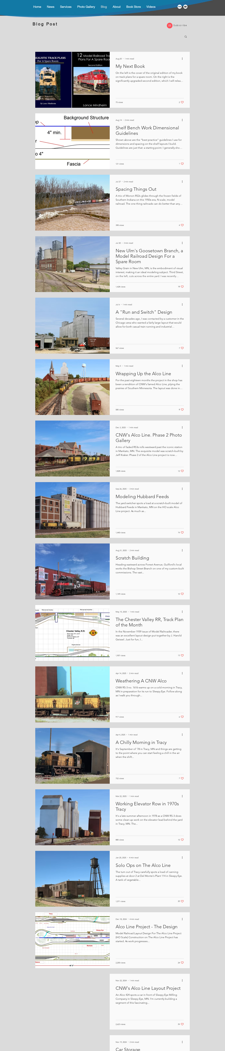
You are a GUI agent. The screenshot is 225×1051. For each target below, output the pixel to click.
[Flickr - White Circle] (180, 7)
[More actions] (183, 59)
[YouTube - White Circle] (185, 7)
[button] (65, 6)
